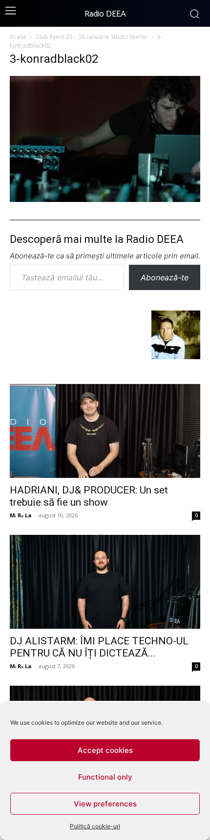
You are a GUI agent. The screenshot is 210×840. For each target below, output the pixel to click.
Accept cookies (105, 750)
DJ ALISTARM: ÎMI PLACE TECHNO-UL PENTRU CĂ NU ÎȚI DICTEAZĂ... (99, 647)
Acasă (18, 37)
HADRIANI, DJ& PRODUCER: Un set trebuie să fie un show (89, 496)
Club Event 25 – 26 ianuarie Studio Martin (91, 37)
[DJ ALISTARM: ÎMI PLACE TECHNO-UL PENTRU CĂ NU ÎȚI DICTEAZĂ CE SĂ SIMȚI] (105, 582)
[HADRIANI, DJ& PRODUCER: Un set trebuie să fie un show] (105, 431)
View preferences (105, 803)
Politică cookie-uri (95, 826)
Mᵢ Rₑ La (21, 515)
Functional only (105, 777)
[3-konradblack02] (105, 198)
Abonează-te (165, 277)
